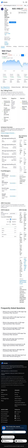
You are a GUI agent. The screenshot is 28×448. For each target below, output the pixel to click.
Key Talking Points (5, 87)
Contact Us (17, 396)
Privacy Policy (18, 400)
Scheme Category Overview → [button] (8, 133)
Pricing (16, 394)
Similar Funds (21, 46)
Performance (8, 46)
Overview (3, 46)
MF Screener (4, 418)
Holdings (15, 46)
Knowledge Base (5, 398)
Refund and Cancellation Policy (20, 405)
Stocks (2, 396)
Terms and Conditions (20, 402)
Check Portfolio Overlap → (6, 43)
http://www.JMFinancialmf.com (23, 282)
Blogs (2, 400)
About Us (17, 392)
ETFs (2, 392)
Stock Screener (4, 411)
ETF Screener (4, 422)
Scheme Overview (15, 87)
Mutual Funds (4, 394)
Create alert (23, 12)
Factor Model (4, 414)
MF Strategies (4, 420)
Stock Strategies (5, 416)
